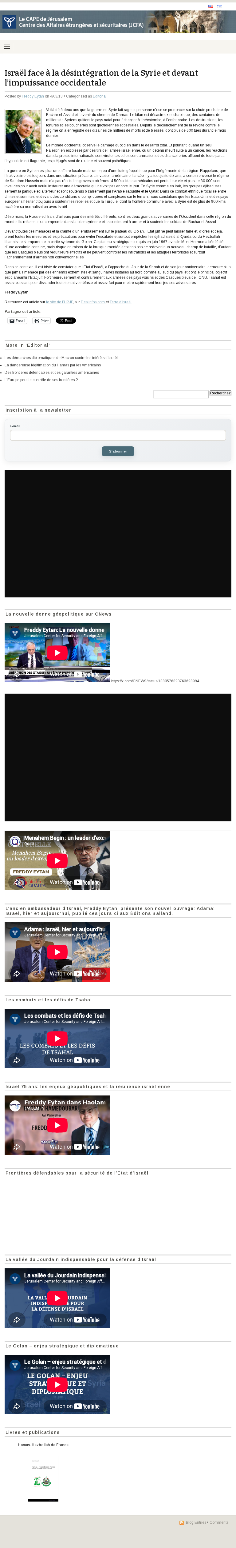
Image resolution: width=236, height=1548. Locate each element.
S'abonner (118, 451)
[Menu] (7, 47)
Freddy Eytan (33, 96)
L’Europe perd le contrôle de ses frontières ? (41, 380)
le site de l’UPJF (59, 302)
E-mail (15, 426)
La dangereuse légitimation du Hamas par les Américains (53, 365)
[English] (210, 6)
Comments (219, 1522)
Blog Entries (196, 1522)
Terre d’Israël (121, 302)
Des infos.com (93, 302)
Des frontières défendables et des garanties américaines (52, 372)
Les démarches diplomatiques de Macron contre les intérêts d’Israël (61, 358)
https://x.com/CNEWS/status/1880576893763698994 (155, 681)
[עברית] (219, 6)
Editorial (100, 96)
